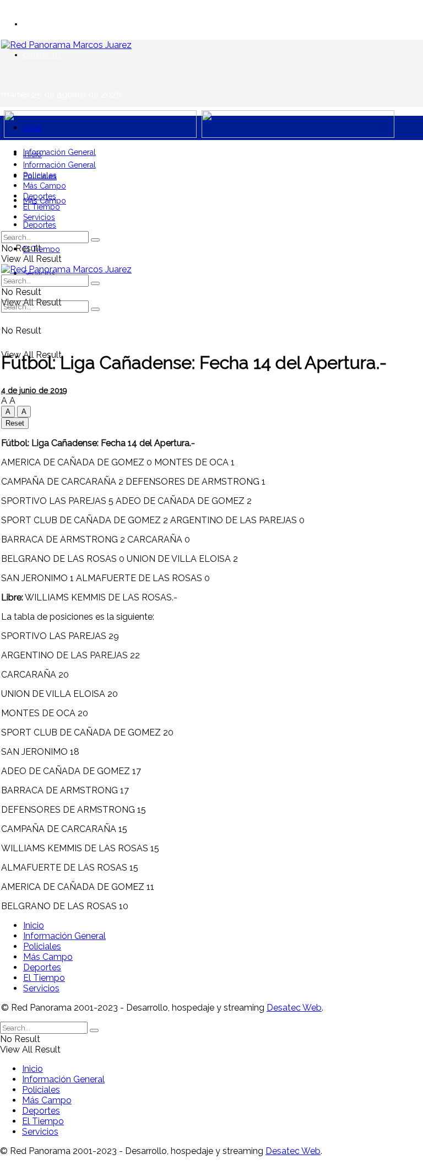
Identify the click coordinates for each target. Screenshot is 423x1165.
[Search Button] (95, 309)
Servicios (39, 217)
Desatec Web (294, 1007)
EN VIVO (37, 24)
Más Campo (44, 185)
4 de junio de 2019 (34, 390)
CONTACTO (42, 55)
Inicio (32, 128)
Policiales (40, 175)
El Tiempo (41, 249)
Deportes (39, 225)
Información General (59, 152)
